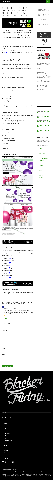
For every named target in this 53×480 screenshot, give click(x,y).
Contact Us (31, 467)
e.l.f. (40, 172)
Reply (6, 318)
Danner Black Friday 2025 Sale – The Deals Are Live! (43, 125)
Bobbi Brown (42, 153)
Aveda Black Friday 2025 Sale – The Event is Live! (44, 112)
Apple (5, 423)
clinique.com (6, 52)
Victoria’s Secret (7, 447)
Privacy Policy (14, 469)
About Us (22, 467)
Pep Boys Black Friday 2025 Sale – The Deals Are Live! (43, 130)
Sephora (41, 148)
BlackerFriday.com (17, 15)
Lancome (41, 175)
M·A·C (40, 167)
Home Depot (7, 433)
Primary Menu (51, 1)
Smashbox (41, 163)
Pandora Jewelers (8, 440)
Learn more (45, 26)
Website (4, 360)
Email (3, 354)
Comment (4, 330)
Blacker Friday (6, 1)
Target (5, 445)
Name (4, 348)
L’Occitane (41, 177)
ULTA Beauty (42, 150)
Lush (40, 170)
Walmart (6, 450)
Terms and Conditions (7, 469)
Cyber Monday (16, 54)
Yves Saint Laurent (43, 158)
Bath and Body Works (8, 426)
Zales (5, 452)
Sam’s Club (6, 443)
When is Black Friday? (47, 467)
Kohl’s (5, 435)
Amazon (6, 421)
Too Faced (41, 160)
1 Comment (26, 15)
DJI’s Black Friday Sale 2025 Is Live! (43, 121)
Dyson (5, 430)
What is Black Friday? (38, 467)
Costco (5, 428)
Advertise (26, 467)
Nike (5, 438)
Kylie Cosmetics (42, 155)
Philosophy (41, 165)
